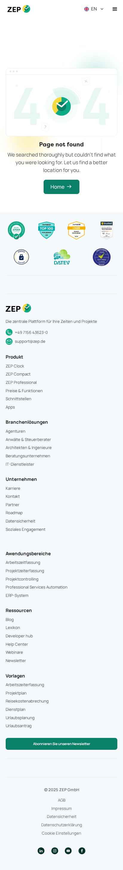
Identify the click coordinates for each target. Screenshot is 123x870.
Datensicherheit (20, 521)
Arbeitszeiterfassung (25, 684)
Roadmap (14, 512)
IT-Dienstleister (20, 464)
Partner (12, 504)
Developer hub (19, 636)
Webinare (14, 652)
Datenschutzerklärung (61, 824)
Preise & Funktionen (24, 390)
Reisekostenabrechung (27, 701)
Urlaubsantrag (19, 725)
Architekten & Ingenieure (29, 447)
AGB (61, 800)
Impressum (61, 808)
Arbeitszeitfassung (23, 562)
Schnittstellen (18, 398)
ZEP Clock (15, 366)
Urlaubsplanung (20, 717)
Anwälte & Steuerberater (28, 439)
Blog (10, 619)
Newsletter (16, 660)
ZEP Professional (21, 382)
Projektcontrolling (22, 579)
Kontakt (13, 496)
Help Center (17, 644)
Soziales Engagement (25, 529)
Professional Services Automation (36, 587)
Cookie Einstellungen (61, 833)
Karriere (13, 488)
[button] (94, 9)
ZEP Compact (18, 374)
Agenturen (15, 431)
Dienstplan (15, 709)
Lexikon (13, 627)
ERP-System (17, 595)
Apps (10, 407)
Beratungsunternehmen (28, 456)
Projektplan (16, 693)
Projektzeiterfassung (25, 570)
